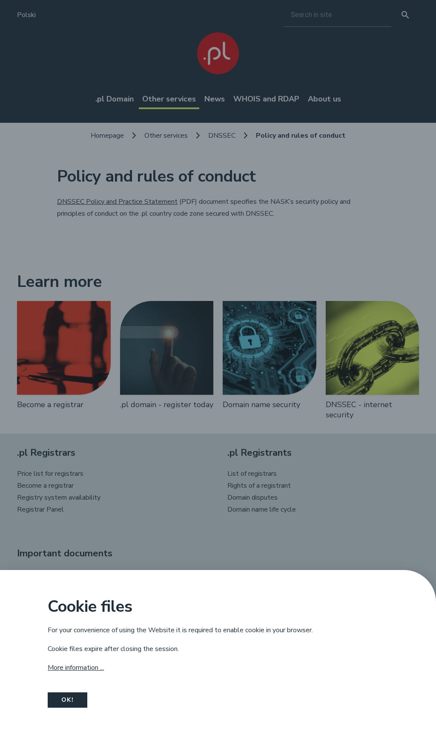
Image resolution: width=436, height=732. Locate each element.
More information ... (76, 667)
